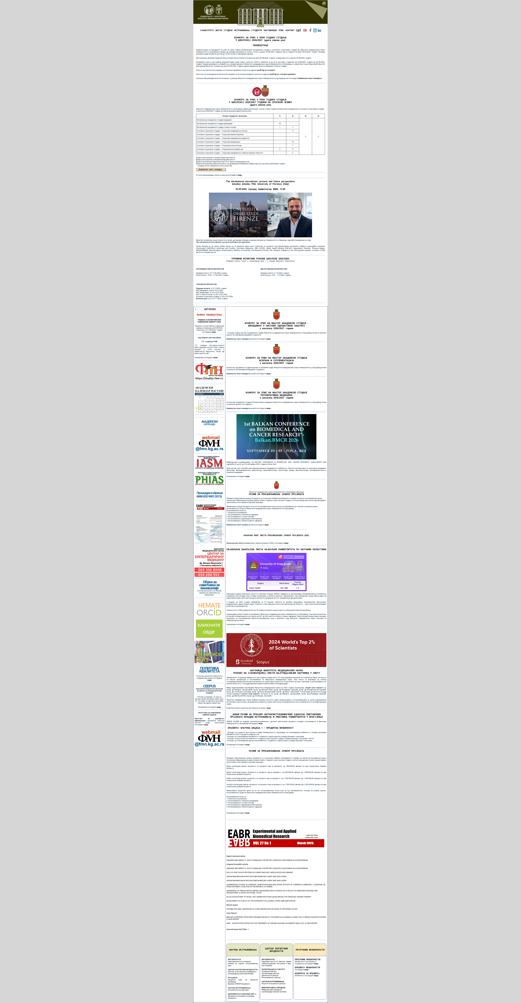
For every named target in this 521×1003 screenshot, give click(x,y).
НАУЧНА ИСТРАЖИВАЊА (243, 950)
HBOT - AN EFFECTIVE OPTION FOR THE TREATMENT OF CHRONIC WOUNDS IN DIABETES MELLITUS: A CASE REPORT (271, 923)
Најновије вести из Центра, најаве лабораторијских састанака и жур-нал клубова (276, 963)
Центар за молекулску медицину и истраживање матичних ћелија (242, 973)
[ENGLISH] (305, 30)
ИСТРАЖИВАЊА (242, 30)
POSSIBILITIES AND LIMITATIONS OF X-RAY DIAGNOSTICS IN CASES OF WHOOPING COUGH (262, 909)
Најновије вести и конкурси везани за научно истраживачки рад (243, 963)
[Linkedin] (319, 30)
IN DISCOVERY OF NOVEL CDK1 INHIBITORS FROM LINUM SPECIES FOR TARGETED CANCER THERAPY (268, 897)
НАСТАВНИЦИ (270, 30)
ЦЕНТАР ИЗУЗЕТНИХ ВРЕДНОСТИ (276, 949)
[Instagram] (315, 30)
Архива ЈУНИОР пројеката (239, 984)
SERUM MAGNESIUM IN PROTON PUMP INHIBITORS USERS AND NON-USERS (256, 876)
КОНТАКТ (290, 30)
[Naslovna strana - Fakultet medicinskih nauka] (260, 14)
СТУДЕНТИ (256, 30)
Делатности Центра (270, 975)
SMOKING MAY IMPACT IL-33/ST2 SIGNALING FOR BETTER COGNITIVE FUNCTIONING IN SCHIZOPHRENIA (267, 860)
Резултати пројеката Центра (273, 984)
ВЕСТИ (219, 30)
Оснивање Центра (269, 971)
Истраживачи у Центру (271, 977)
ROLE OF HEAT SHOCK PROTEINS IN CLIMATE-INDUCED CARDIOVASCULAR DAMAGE (259, 872)
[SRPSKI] (298, 30)
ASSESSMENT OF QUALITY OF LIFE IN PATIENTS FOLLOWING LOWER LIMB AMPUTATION (260, 901)
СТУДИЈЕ (228, 30)
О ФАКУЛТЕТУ (207, 30)
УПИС (281, 30)
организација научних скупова (274, 992)
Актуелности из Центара (238, 990)
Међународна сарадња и (272, 990)
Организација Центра (270, 973)
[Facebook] (310, 30)
